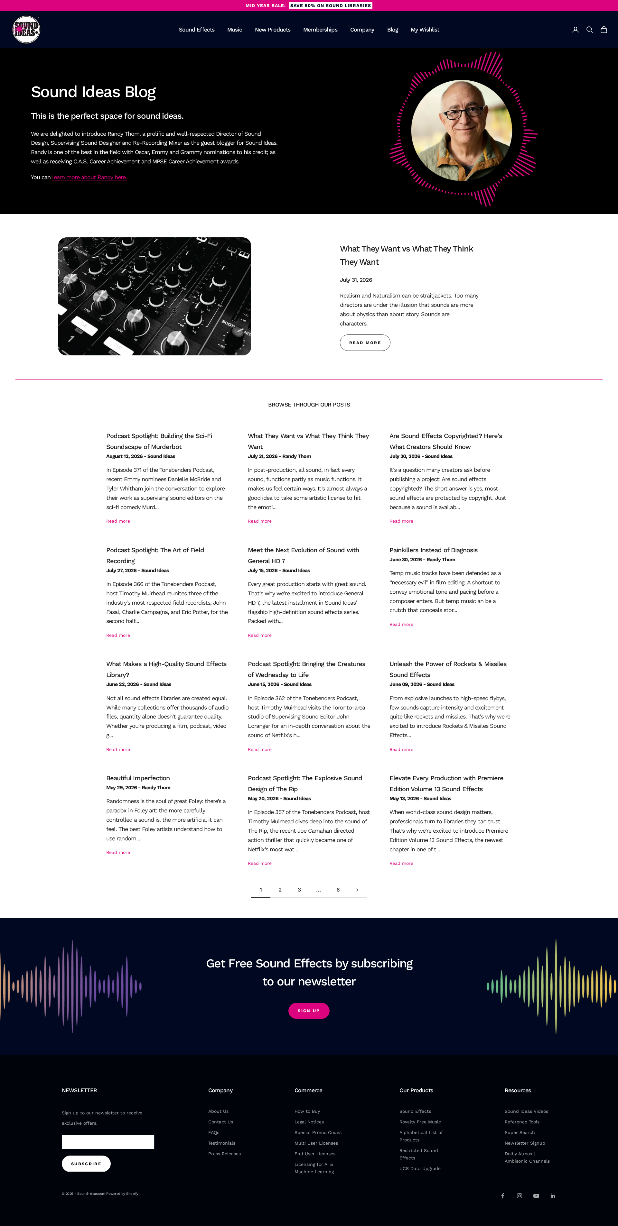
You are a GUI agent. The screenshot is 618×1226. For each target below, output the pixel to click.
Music (234, 29)
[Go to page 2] (357, 890)
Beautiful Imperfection (138, 778)
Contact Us (220, 1121)
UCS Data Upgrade (420, 1168)
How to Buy (307, 1111)
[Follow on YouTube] (536, 1196)
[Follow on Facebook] (503, 1196)
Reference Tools (522, 1121)
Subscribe (86, 1163)
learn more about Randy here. (89, 177)
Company (362, 29)
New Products (273, 29)
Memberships (320, 29)
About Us (218, 1111)
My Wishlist (425, 29)
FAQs (213, 1132)
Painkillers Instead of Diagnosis (433, 550)
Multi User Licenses (316, 1143)
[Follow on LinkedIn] (553, 1196)
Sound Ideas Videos (526, 1111)
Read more (118, 521)
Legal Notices (309, 1121)
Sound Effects (197, 29)
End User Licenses (315, 1153)
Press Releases (224, 1153)
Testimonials (221, 1143)
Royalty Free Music (420, 1121)
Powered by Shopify (122, 1194)
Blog (392, 29)
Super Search (520, 1132)
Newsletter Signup (525, 1143)
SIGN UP (309, 1010)
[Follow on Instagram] (519, 1196)
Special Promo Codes (318, 1132)
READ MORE (365, 342)
